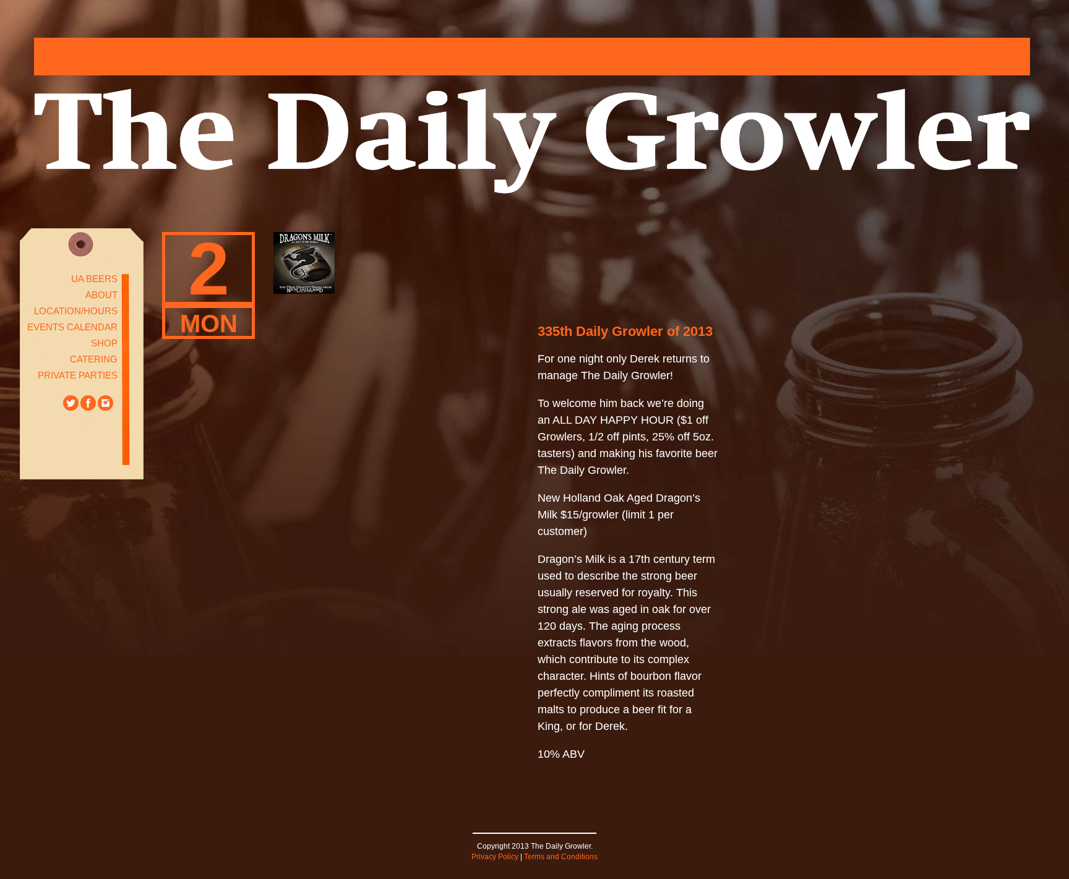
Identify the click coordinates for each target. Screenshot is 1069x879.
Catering (94, 359)
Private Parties (78, 375)
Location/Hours (76, 311)
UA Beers (94, 278)
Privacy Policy (494, 856)
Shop (104, 343)
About (101, 294)
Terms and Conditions (561, 856)
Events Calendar (72, 327)
